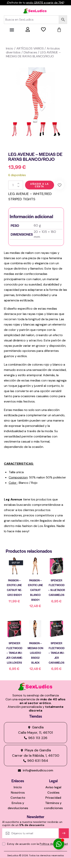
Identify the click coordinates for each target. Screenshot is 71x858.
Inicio (9, 48)
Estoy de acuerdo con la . (37, 844)
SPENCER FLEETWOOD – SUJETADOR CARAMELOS (56, 587)
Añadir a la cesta (39, 185)
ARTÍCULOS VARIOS (30, 48)
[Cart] (59, 30)
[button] (12, 29)
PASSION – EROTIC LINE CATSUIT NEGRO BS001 (14, 587)
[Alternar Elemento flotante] (58, 844)
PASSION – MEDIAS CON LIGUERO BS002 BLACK (35, 652)
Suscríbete (64, 835)
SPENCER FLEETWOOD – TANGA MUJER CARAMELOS (56, 652)
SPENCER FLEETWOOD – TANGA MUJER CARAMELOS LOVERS (14, 652)
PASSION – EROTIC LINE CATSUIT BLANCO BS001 (35, 590)
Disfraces (30, 52)
